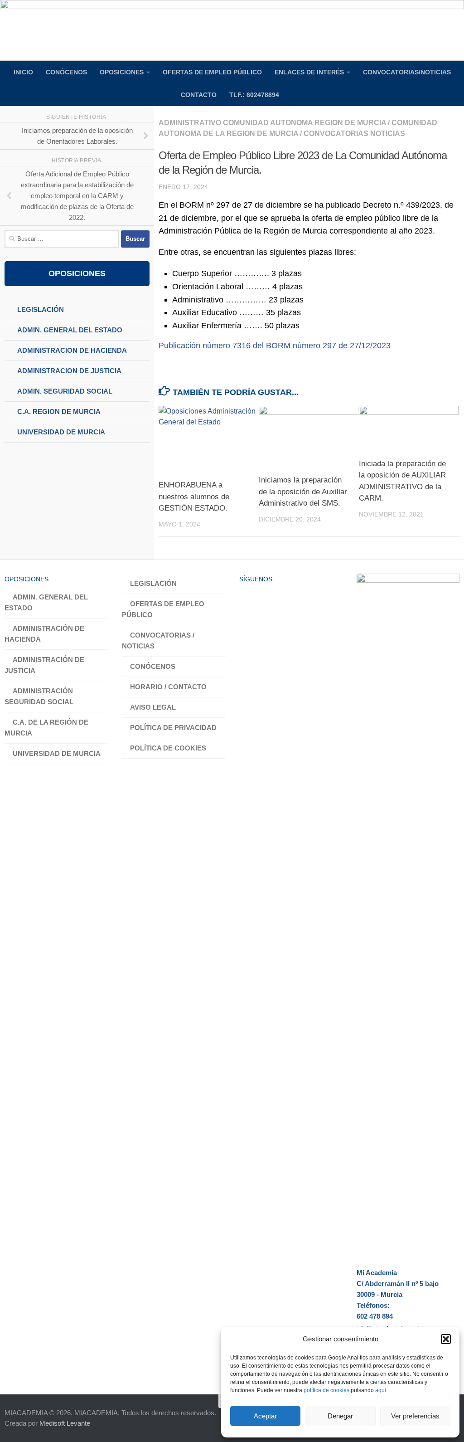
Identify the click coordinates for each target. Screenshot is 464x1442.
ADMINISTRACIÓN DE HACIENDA (44, 633)
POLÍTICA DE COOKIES (168, 748)
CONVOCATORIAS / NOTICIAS (158, 640)
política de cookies (326, 1390)
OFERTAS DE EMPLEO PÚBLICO (212, 72)
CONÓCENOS (66, 72)
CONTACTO (199, 94)
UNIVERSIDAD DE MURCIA (57, 753)
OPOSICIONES (122, 72)
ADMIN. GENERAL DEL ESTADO (46, 602)
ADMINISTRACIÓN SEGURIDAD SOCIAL (39, 696)
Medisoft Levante (64, 1423)
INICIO (23, 72)
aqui (380, 1390)
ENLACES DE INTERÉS (309, 72)
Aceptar (265, 1416)
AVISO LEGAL (153, 707)
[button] (445, 1339)
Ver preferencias (415, 1416)
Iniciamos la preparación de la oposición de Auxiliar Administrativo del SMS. (303, 491)
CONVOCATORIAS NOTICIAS (354, 133)
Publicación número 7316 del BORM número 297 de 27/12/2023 (275, 345)
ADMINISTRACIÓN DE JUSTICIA (44, 665)
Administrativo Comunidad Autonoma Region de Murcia (272, 123)
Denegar (340, 1416)
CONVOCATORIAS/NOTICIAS (407, 72)
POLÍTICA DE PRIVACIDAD (173, 727)
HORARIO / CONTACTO (168, 687)
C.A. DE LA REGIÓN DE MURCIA (46, 727)
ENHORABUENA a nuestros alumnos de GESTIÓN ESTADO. (194, 496)
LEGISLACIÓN (153, 583)
